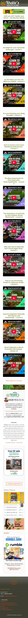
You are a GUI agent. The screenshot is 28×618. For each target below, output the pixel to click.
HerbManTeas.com (14, 568)
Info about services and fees (8, 603)
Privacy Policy (19, 442)
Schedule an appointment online (9, 604)
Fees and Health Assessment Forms (14, 411)
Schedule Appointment (14, 484)
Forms (3, 606)
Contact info (4, 601)
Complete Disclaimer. (10, 442)
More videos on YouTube (14, 380)
